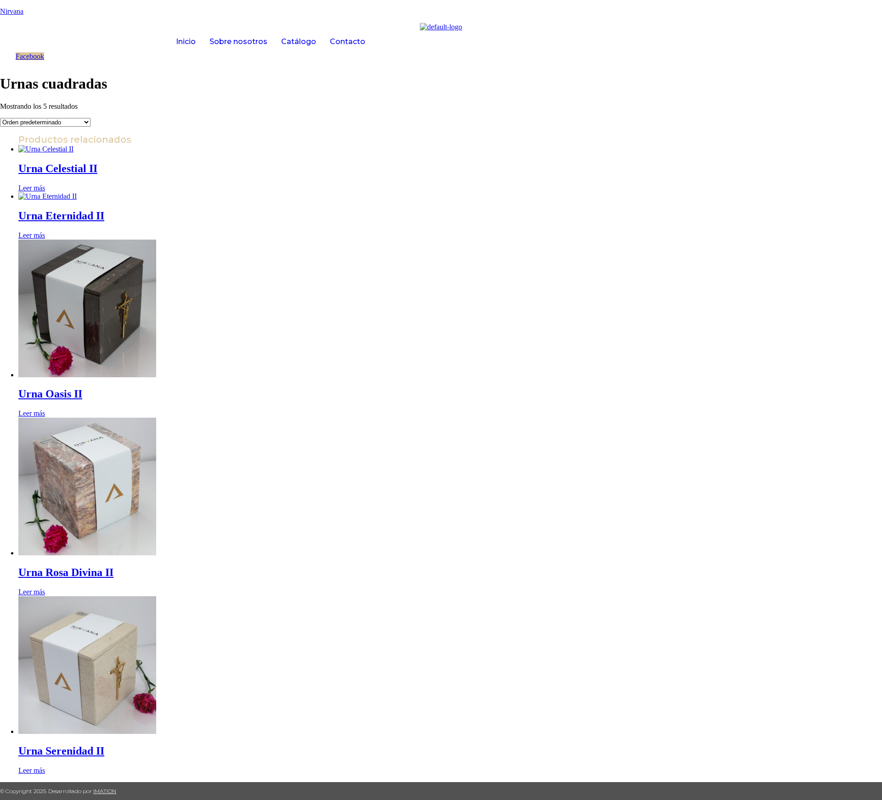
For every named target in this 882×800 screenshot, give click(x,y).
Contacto (347, 41)
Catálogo (298, 41)
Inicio (186, 41)
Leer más (31, 188)
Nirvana (11, 11)
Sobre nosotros (238, 41)
